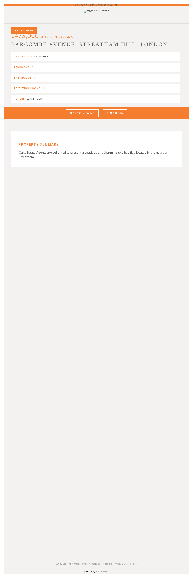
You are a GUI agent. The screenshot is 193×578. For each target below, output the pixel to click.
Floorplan (115, 113)
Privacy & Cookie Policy (125, 563)
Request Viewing (82, 113)
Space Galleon (103, 571)
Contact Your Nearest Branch (96, 5)
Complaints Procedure (100, 563)
